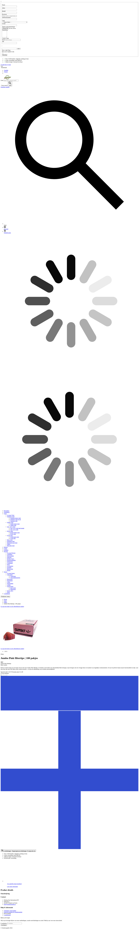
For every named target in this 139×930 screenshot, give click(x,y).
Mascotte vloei (10, 545)
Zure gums (13, 588)
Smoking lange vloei (15, 518)
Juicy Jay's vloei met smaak (17, 528)
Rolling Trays (10, 558)
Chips (8, 582)
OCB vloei (10, 535)
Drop (8, 592)
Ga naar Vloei (10, 515)
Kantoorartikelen (11, 560)
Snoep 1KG (10, 590)
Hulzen (6, 547)
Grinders (6, 550)
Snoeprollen (10, 583)
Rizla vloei (10, 540)
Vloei (5, 513)
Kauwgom (9, 579)
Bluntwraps (10, 569)
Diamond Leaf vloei (12, 542)
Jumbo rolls (13, 525)
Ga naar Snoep (11, 573)
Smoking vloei (10, 516)
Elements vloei (11, 541)
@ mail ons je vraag (6, 64)
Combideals (7, 593)
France (6, 71)
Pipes (8, 564)
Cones (5, 548)
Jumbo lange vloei (15, 524)
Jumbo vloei (10, 522)
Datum (3, 39)
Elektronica (10, 561)
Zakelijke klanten (5, 87)
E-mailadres (4, 923)
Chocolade (10, 574)
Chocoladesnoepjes (15, 577)
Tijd (3, 41)
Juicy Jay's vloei (11, 526)
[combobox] (11, 80)
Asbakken (9, 554)
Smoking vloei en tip (15, 519)
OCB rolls (13, 538)
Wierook (9, 557)
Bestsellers (6, 510)
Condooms (10, 563)
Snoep (5, 572)
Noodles (9, 567)
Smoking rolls (13, 521)
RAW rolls (13, 534)
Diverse (6, 551)
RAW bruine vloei (15, 532)
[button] (69, 710)
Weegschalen (10, 556)
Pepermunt (10, 580)
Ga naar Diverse (11, 553)
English (6, 70)
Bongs (8, 570)
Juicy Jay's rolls (14, 529)
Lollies (9, 585)
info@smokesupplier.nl (10, 904)
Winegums (13, 589)
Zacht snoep (10, 586)
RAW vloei (10, 531)
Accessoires (10, 566)
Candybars (13, 576)
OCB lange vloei (14, 537)
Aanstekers (6, 512)
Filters (8, 544)
